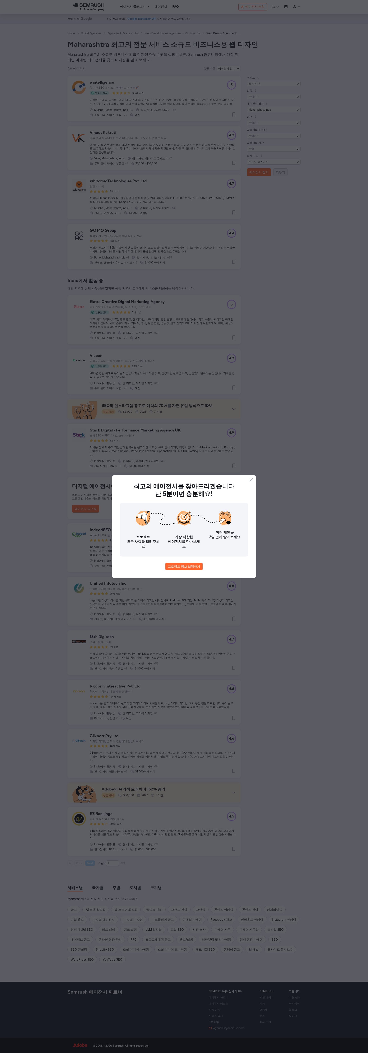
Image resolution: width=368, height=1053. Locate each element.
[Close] (251, 479)
